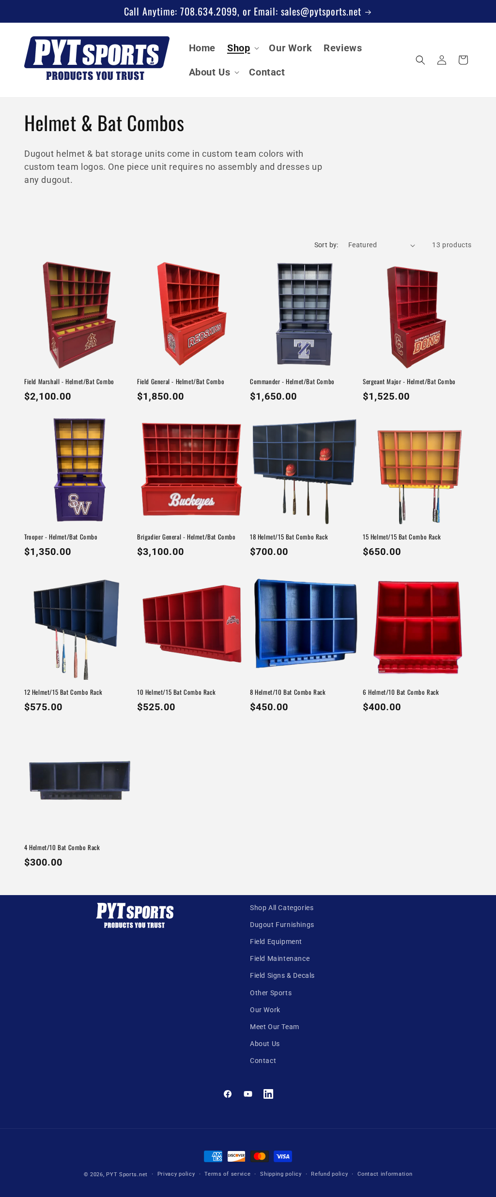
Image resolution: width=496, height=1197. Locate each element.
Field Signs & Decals (282, 975)
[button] (242, 48)
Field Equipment (276, 941)
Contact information (384, 1174)
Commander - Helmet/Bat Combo (292, 381)
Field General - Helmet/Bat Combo (180, 381)
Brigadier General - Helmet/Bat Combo (186, 537)
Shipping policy (281, 1174)
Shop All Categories (281, 908)
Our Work (265, 1010)
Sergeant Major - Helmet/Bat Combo (409, 381)
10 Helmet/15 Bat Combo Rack (176, 692)
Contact (263, 1060)
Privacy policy (176, 1174)
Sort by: (326, 245)
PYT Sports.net (127, 1174)
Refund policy (329, 1174)
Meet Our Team (274, 1027)
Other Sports (271, 993)
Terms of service (227, 1174)
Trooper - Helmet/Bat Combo (61, 537)
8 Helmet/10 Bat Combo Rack (288, 692)
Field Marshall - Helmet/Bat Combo (69, 381)
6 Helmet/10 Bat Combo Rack (401, 692)
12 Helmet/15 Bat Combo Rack (63, 692)
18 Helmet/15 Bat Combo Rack (289, 537)
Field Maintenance (280, 958)
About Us (265, 1043)
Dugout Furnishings (282, 924)
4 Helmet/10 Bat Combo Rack (62, 847)
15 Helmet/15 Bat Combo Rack (402, 537)
